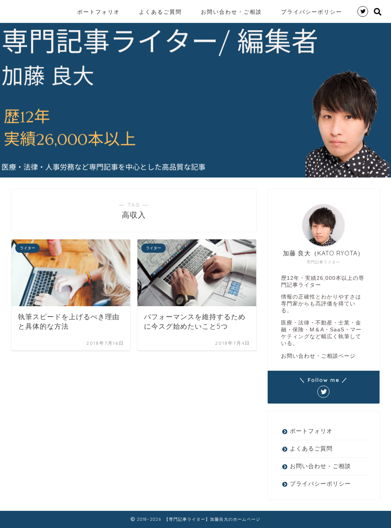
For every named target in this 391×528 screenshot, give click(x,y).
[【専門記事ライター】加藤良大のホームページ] (8, 3)
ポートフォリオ (98, 11)
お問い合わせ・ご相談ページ (318, 355)
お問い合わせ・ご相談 (231, 11)
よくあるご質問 (160, 11)
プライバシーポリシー (311, 11)
